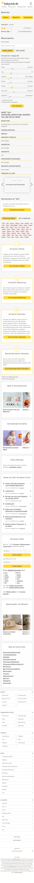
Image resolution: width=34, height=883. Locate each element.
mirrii (20, 500)
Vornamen (12, 379)
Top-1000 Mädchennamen (25, 31)
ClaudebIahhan (22, 528)
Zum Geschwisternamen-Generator (17, 368)
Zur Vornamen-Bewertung (17, 297)
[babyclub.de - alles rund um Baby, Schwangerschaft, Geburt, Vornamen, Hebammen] (10, 4)
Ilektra (17, 223)
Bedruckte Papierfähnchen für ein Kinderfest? (15, 517)
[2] (4, 28)
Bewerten (16, 17)
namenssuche (9, 491)
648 (8, 31)
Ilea (27, 229)
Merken (5, 17)
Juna (18, 583)
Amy (18, 579)
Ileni (3, 223)
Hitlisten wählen (11, 592)
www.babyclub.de (15, 859)
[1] (2, 28)
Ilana (3, 231)
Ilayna (12, 223)
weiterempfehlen (17, 840)
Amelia (19, 577)
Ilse (3, 225)
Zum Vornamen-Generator (17, 337)
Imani (25, 235)
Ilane (7, 225)
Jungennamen (7, 546)
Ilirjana (14, 233)
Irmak (17, 237)
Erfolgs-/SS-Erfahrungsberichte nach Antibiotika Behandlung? (15, 484)
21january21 (21, 493)
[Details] (32, 28)
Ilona (8, 229)
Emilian (7, 577)
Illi (19, 227)
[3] (7, 28)
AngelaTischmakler (23, 506)
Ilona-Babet (14, 225)
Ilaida (23, 233)
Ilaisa (3, 229)
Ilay (13, 231)
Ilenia (23, 227)
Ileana (13, 229)
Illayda (27, 223)
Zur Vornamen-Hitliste (17, 266)
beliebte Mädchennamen (16, 587)
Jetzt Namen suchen (15, 467)
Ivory (21, 237)
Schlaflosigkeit (9, 504)
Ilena (3, 233)
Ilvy (31, 223)
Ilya (16, 227)
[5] (11, 28)
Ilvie (7, 227)
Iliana (25, 225)
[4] (9, 28)
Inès (12, 237)
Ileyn (18, 233)
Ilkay (28, 233)
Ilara (27, 227)
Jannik (6, 581)
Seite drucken (17, 837)
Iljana (23, 229)
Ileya (27, 231)
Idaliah (27, 237)
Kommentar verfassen (17, 210)
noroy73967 (21, 521)
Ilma (16, 235)
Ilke (13, 235)
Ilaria (3, 235)
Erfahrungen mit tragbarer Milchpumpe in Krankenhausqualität (16, 510)
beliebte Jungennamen (16, 585)
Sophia (19, 575)
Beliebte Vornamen (14, 570)
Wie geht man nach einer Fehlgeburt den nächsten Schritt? (16, 497)
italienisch (4, 133)
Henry (6, 579)
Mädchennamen (13, 377)
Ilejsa (17, 231)
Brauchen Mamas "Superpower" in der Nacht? (15, 525)
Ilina (22, 223)
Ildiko (8, 235)
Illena (20, 225)
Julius (6, 575)
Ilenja (11, 227)
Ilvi (31, 229)
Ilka (7, 223)
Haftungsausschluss (19, 872)
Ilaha (18, 229)
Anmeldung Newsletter (17, 851)
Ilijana (9, 231)
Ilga (21, 235)
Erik (6, 583)
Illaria (8, 233)
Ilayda (22, 231)
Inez (8, 237)
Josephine (20, 581)
